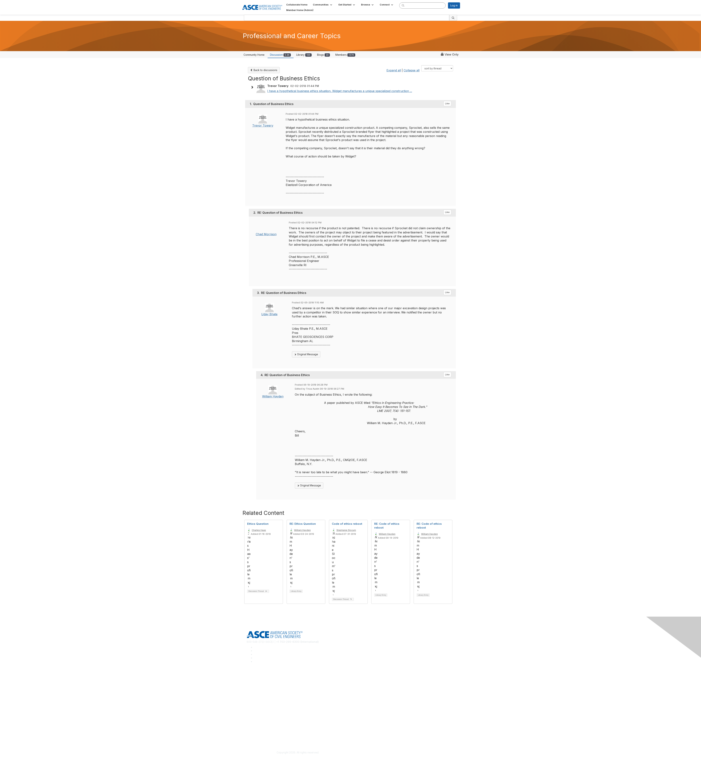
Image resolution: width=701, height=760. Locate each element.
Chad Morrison (266, 234)
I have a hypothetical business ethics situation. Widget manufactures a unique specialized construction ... (339, 91)
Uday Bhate (269, 314)
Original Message (307, 354)
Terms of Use (255, 735)
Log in (454, 5)
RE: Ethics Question (303, 523)
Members (344, 54)
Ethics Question (258, 523)
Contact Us (253, 714)
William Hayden (273, 396)
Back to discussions (265, 70)
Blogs (323, 54)
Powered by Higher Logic (403, 752)
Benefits (251, 709)
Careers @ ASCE (257, 677)
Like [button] (447, 103)
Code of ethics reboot (347, 523)
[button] (323, 4)
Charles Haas (259, 530)
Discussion (280, 54)
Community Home (254, 54)
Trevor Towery (262, 125)
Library (303, 54)
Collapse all (412, 70)
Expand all (393, 70)
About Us (252, 730)
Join (249, 703)
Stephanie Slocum (346, 530)
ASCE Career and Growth (262, 682)
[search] (403, 5)
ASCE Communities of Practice (265, 687)
